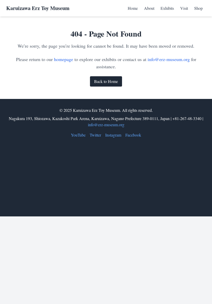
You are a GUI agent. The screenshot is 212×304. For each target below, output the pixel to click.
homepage (63, 59)
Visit (184, 8)
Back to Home (106, 81)
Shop (198, 8)
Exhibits (167, 8)
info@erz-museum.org (169, 59)
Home (133, 8)
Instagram (113, 135)
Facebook (133, 135)
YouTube (78, 135)
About (149, 8)
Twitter (95, 135)
